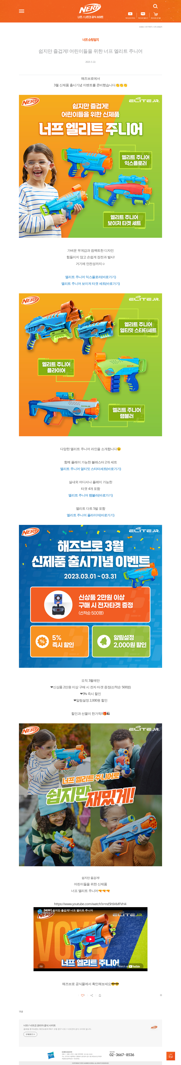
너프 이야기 (148, 27)
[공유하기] (92, 995)
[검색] (155, 6)
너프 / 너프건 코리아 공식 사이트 (39, 1025)
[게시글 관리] (100, 995)
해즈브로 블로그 (143, 18)
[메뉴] (21, 11)
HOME (141, 27)
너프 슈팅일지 (157, 27)
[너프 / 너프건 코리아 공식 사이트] (90, 11)
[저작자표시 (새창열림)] (161, 995)
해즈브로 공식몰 (155, 18)
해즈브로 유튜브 (130, 18)
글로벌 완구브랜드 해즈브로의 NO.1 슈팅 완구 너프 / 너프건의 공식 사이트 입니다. (57, 1029)
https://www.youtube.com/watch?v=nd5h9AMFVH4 (90, 904)
